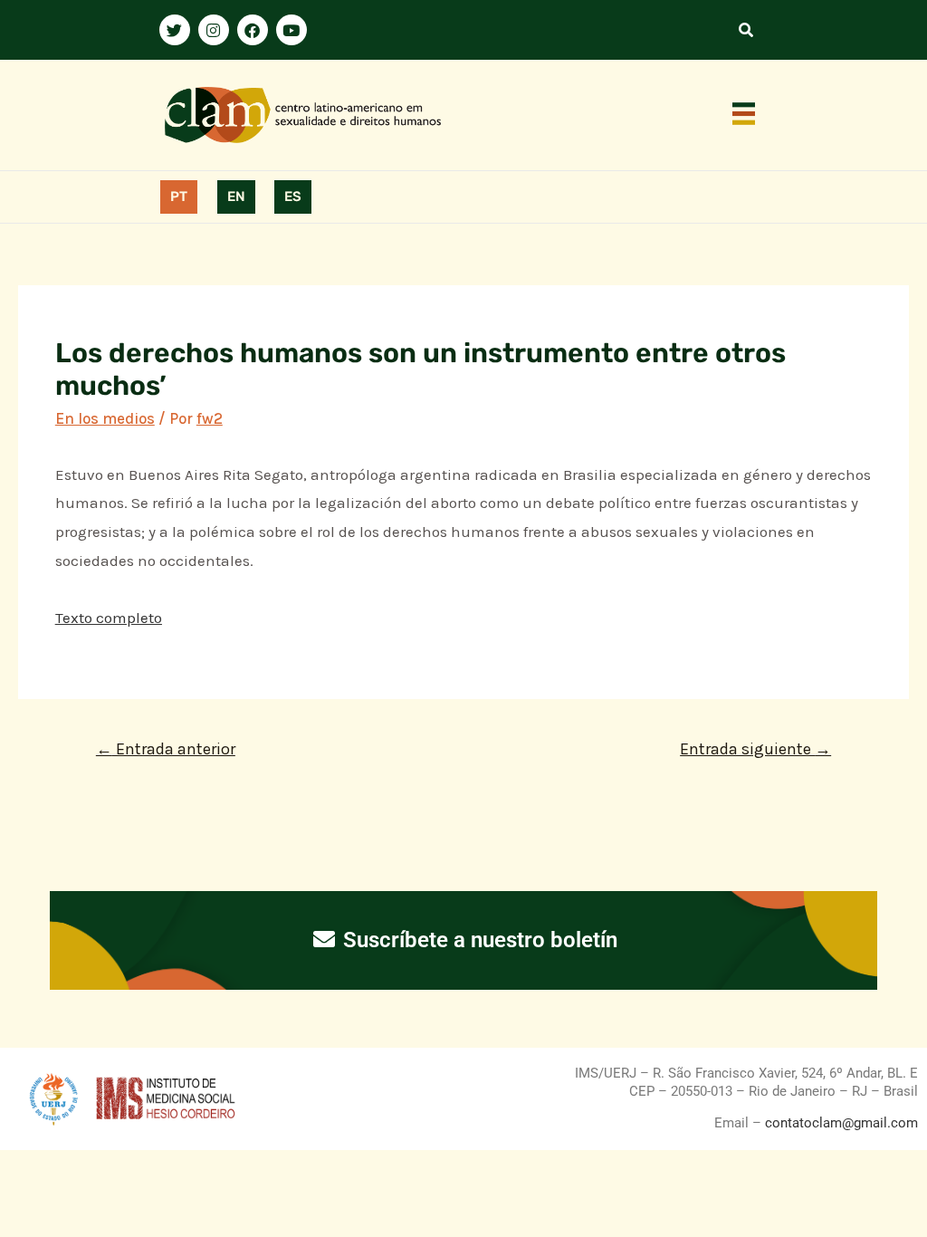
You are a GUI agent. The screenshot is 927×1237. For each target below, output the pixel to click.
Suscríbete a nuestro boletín (477, 940)
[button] (744, 115)
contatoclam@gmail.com (839, 1123)
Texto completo (108, 618)
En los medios (105, 418)
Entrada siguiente (755, 749)
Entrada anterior (165, 749)
